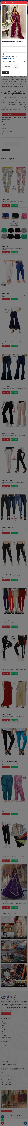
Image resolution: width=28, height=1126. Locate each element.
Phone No (4, 51)
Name (3, 45)
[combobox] (3, 54)
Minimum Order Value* (8, 58)
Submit (5, 72)
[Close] (26, 2)
